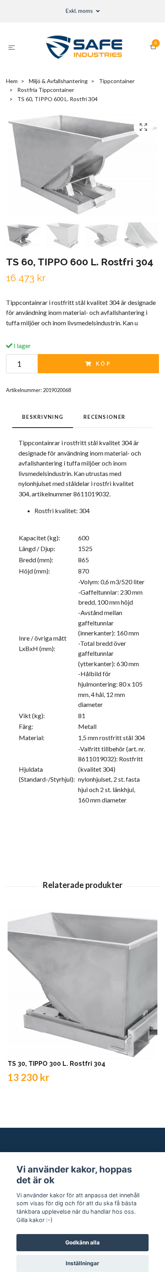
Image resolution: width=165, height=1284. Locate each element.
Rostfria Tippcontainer (45, 89)
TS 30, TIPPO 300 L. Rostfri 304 (56, 1063)
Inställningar (82, 1263)
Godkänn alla (82, 1242)
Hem (12, 81)
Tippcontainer (117, 81)
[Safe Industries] (84, 47)
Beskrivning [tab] (42, 417)
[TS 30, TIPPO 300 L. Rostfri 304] (82, 985)
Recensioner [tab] (104, 417)
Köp (104, 363)
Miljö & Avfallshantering (58, 81)
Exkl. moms (80, 10)
